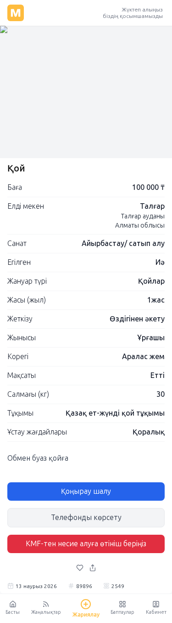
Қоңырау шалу (86, 491)
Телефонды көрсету (86, 517)
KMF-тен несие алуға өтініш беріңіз (86, 543)
